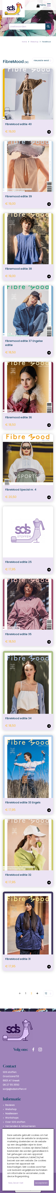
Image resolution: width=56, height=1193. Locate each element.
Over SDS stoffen (15, 1122)
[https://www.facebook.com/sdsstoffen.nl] (33, 1049)
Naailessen (11, 1113)
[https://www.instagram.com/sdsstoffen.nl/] (40, 1049)
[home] (13, 8)
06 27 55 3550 (11, 1084)
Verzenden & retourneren (20, 1126)
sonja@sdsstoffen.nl (14, 1089)
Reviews (10, 1105)
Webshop (11, 1109)
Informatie (12, 1099)
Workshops (12, 1117)
